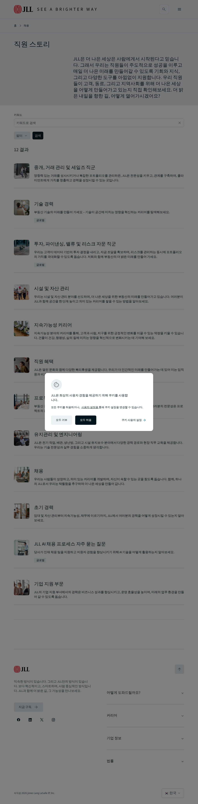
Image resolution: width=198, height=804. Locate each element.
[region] (99, 402)
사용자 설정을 (90, 407)
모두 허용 (85, 420)
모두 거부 (61, 420)
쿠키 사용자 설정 (134, 420)
